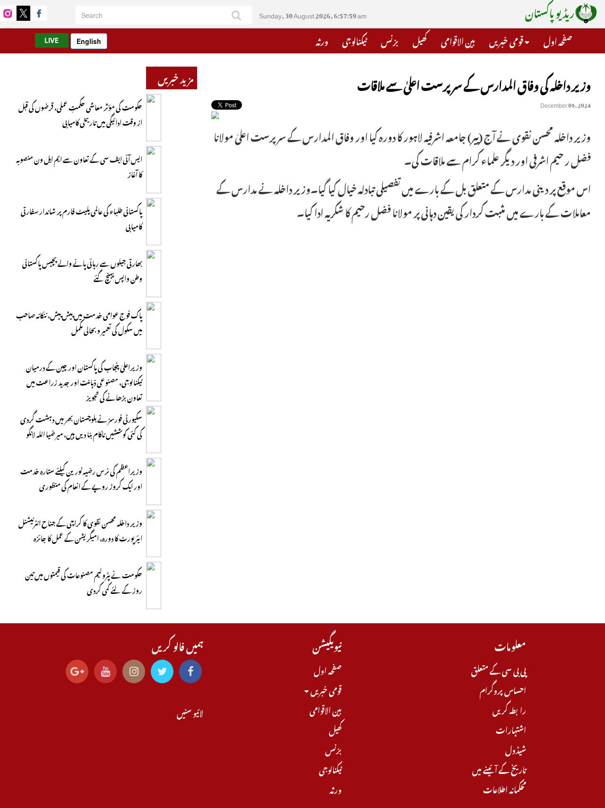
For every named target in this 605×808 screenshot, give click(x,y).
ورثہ (322, 40)
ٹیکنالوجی (354, 40)
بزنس (389, 40)
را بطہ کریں (509, 709)
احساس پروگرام (503, 689)
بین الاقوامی (458, 40)
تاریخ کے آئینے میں (499, 768)
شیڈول (515, 748)
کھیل (420, 40)
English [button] (89, 41)
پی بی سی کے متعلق (498, 669)
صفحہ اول (558, 40)
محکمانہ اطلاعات (504, 788)
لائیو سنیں (190, 712)
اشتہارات (511, 729)
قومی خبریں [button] (507, 40)
